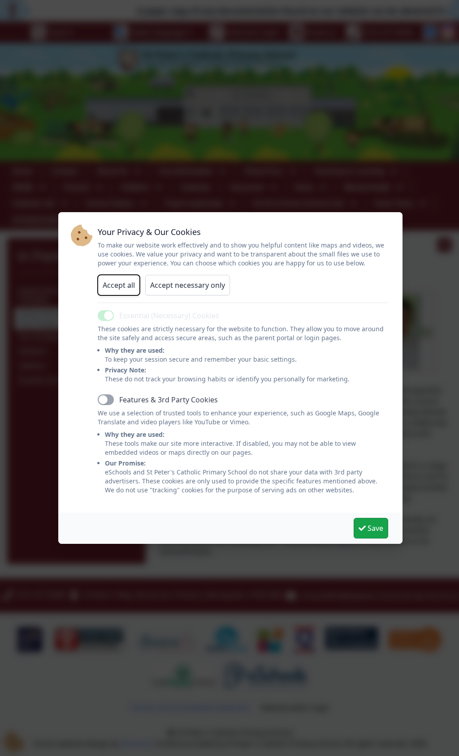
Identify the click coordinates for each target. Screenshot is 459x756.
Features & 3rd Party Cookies (168, 400)
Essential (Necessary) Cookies (169, 315)
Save (374, 528)
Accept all (119, 285)
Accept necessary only (187, 285)
